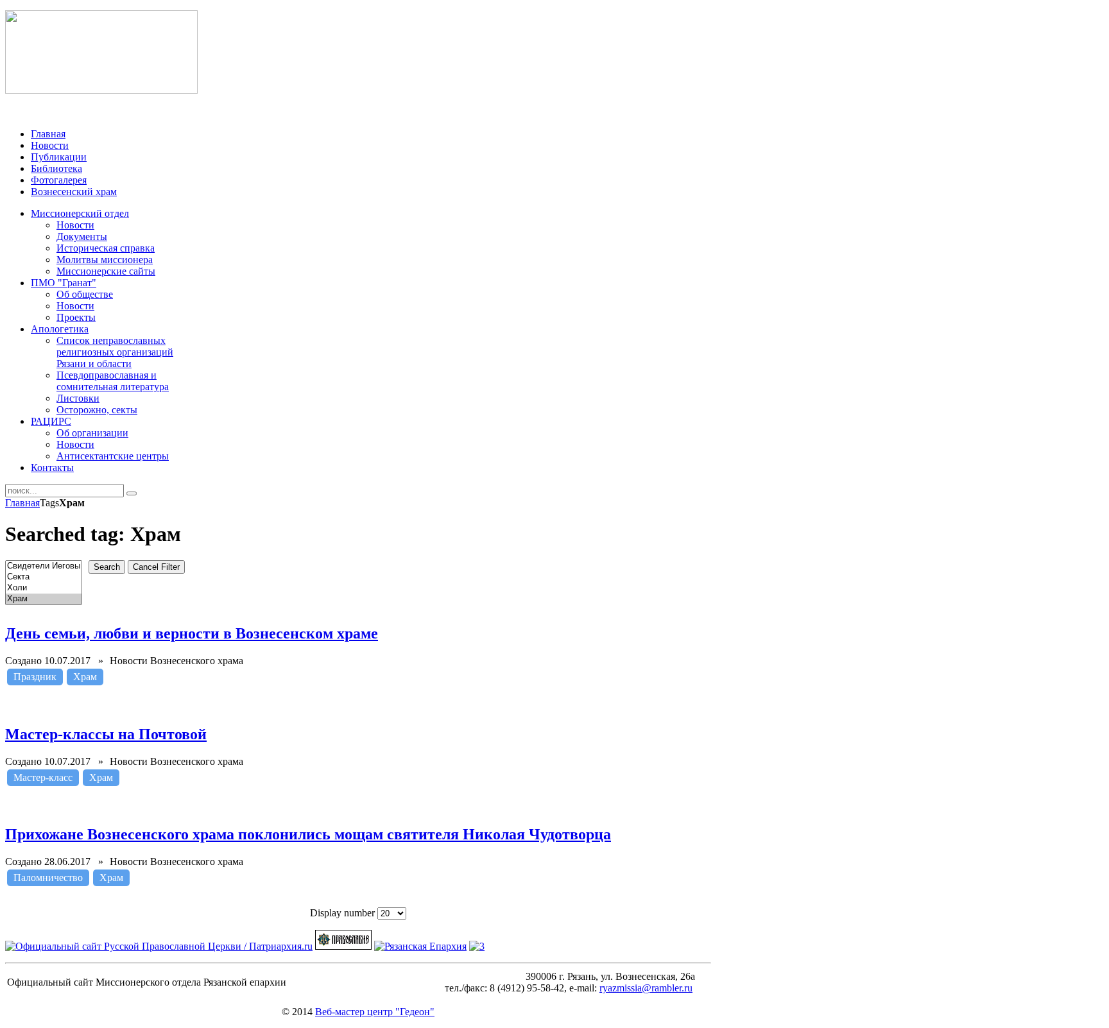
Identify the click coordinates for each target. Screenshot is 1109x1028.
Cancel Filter (156, 567)
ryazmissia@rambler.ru (645, 987)
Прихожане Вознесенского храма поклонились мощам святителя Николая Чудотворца (308, 834)
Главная (22, 502)
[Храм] (44, 599)
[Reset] (131, 493)
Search (107, 567)
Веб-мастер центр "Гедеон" (374, 1011)
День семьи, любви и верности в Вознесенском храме (191, 633)
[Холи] (44, 588)
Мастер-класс (43, 777)
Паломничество (48, 877)
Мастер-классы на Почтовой (106, 734)
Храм (85, 676)
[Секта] (44, 577)
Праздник (34, 676)
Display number (343, 912)
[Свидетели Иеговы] (44, 566)
